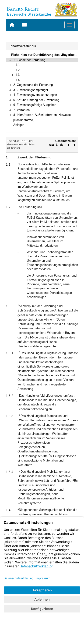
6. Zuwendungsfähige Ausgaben (34, 105)
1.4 (17, 80)
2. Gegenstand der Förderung (33, 85)
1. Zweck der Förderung (29, 60)
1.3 (17, 75)
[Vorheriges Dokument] (68, 144)
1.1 (17, 65)
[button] (8, 55)
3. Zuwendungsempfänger (30, 90)
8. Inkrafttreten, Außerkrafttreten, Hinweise (42, 115)
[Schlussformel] (24, 120)
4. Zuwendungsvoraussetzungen (35, 95)
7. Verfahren (21, 110)
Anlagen (18, 125)
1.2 (17, 70)
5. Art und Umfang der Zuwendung (36, 100)
